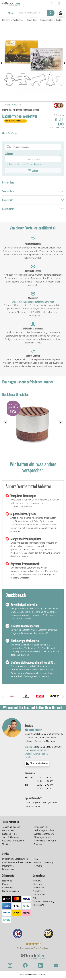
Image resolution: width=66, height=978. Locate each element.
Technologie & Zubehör (45, 830)
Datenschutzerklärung (43, 901)
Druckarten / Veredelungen (15, 859)
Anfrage (35, 170)
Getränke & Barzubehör (13, 840)
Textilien (6, 844)
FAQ (36, 859)
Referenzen (38, 887)
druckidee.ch (31, 757)
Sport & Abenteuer (11, 837)
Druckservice (8, 869)
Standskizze (7, 200)
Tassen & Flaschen (11, 827)
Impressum (38, 905)
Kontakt (38, 866)
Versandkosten (33, 164)
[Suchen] (50, 13)
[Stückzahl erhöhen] (57, 159)
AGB (35, 898)
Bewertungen (8, 209)
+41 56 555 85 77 (40, 750)
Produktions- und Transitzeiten (16, 862)
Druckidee (28, 974)
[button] (1, 62)
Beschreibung (8, 182)
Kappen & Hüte (9, 834)
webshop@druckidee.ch (36, 754)
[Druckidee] (11, 4)
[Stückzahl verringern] (8, 159)
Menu (11, 13)
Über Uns (37, 884)
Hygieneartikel (41, 827)
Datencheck (8, 866)
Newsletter (38, 891)
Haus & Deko (8, 830)
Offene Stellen (39, 894)
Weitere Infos (8, 191)
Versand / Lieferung (43, 862)
